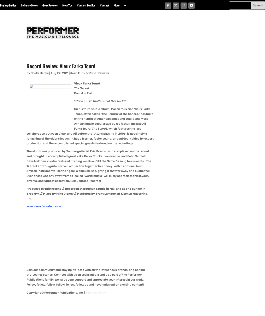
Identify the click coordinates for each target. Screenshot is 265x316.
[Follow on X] (176, 5)
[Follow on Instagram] (184, 5)
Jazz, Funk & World (83, 73)
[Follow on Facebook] (168, 5)
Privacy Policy (96, 292)
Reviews (103, 73)
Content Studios (86, 5)
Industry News (29, 5)
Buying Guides (8, 5)
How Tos (67, 5)
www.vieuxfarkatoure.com (44, 206)
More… (118, 5)
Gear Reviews (50, 5)
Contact (104, 5)
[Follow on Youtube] (191, 5)
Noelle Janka (40, 73)
